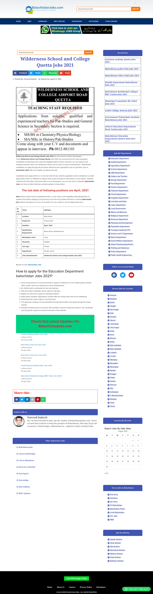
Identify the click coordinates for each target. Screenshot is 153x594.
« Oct (106, 473)
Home (18, 21)
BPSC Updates (59, 21)
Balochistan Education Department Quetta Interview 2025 (120, 138)
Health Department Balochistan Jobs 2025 (36, 365)
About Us (60, 587)
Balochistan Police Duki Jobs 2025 (33, 355)
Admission (42, 21)
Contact (72, 587)
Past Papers (93, 21)
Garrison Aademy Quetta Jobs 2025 (34, 334)
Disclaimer (101, 587)
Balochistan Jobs (34, 265)
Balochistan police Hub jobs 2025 (33, 345)
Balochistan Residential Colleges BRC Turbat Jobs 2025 (41, 376)
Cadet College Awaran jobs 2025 (121, 110)
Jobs (29, 21)
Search (136, 9)
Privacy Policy (86, 587)
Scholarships (111, 21)
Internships (77, 21)
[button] (21, 73)
